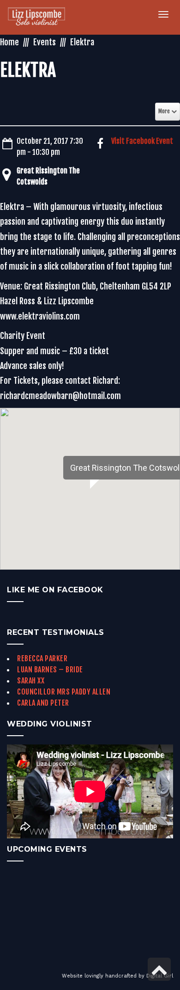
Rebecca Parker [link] (42, 658)
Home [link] (9, 42)
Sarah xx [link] (30, 680)
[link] (42, 17)
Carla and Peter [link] (43, 702)
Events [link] (44, 42)
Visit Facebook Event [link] (142, 141)
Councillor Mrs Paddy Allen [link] (63, 691)
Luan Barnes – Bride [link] (50, 669)
